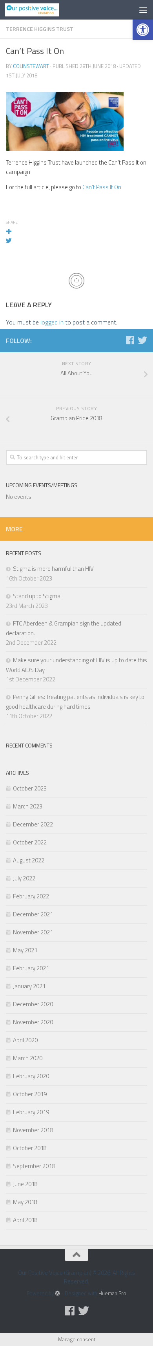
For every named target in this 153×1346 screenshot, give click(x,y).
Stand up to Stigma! (37, 595)
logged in (52, 322)
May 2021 (25, 950)
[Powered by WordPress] (57, 1293)
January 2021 (29, 986)
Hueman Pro (112, 1293)
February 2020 (31, 1076)
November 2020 (33, 1022)
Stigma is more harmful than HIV (53, 568)
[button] (143, 30)
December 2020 (33, 1004)
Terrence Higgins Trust (39, 29)
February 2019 (31, 1112)
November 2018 (33, 1130)
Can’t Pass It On (101, 187)
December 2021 (33, 914)
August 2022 (28, 860)
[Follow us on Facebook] (130, 340)
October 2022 (30, 842)
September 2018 (34, 1165)
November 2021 (33, 932)
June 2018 (25, 1183)
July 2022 (24, 878)
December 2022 (33, 824)
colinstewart (31, 66)
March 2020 (27, 1058)
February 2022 (31, 896)
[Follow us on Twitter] (142, 340)
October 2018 (30, 1147)
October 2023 (30, 788)
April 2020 (25, 1040)
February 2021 (31, 968)
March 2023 (27, 806)
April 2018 (25, 1219)
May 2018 (25, 1201)
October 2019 (30, 1094)
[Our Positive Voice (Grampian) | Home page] (41, 9)
